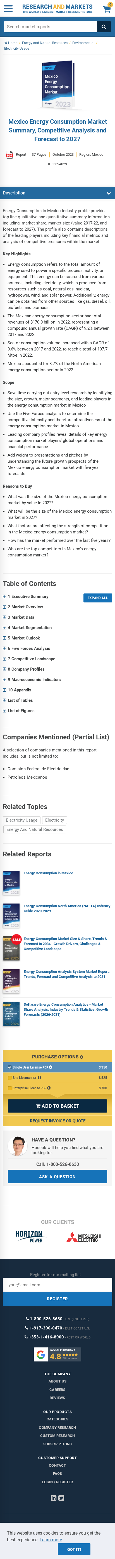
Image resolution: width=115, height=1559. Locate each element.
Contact (57, 1465)
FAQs (57, 1473)
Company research (57, 1427)
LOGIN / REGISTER (57, 1482)
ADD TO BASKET (57, 1106)
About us (58, 1381)
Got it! (74, 1549)
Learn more (51, 1539)
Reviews (57, 1398)
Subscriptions (57, 1444)
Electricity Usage (21, 820)
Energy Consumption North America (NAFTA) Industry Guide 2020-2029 (67, 908)
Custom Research (57, 1436)
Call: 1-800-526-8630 (57, 1164)
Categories (58, 1419)
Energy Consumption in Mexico (48, 873)
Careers (57, 1390)
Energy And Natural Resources (34, 829)
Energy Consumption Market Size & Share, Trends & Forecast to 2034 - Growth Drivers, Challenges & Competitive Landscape (65, 944)
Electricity (54, 820)
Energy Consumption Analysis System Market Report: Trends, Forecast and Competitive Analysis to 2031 (67, 974)
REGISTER (57, 1298)
